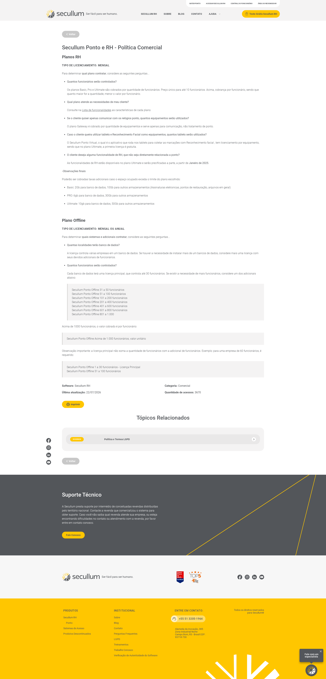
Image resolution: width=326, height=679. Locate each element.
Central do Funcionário (241, 3)
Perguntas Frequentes (125, 633)
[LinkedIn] (48, 454)
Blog (181, 14)
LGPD (117, 639)
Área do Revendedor (267, 3)
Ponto (69, 623)
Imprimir (75, 404)
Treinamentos (121, 644)
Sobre (167, 14)
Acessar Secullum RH (215, 3)
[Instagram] (48, 447)
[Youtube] (48, 462)
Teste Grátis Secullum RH (263, 14)
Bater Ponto (195, 3)
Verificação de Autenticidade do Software (135, 655)
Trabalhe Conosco (123, 650)
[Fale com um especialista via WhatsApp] (311, 670)
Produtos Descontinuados (77, 633)
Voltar (72, 34)
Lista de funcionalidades (96, 110)
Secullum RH (149, 14)
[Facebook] (48, 440)
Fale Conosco (73, 535)
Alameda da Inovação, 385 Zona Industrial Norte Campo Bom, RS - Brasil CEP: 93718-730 (190, 633)
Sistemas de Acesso (73, 628)
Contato (196, 14)
